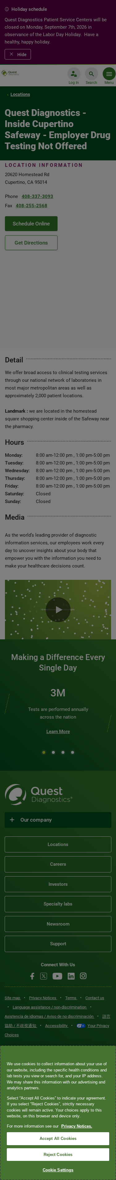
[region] (58, 1113)
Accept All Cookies (58, 1138)
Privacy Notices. (76, 1126)
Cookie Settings (58, 1170)
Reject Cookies (58, 1154)
